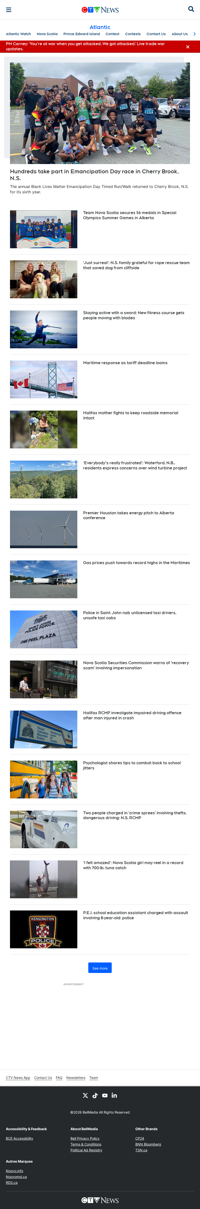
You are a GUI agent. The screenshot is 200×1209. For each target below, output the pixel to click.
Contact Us (156, 34)
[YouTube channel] (105, 1095)
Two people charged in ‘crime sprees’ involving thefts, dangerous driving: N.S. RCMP (135, 815)
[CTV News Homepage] (100, 10)
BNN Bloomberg (148, 1144)
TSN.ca (141, 1150)
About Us (180, 34)
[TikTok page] (95, 1095)
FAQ (59, 1077)
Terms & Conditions (85, 1144)
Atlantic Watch (18, 34)
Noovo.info (14, 1171)
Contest (112, 34)
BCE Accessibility (19, 1138)
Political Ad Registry (86, 1150)
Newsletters (75, 1077)
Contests (133, 34)
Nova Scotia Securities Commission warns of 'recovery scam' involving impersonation (136, 665)
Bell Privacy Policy (85, 1138)
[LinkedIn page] (115, 1095)
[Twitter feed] (85, 1095)
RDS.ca (12, 1182)
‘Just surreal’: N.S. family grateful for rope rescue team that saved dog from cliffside (136, 265)
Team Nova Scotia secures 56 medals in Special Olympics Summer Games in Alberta (129, 215)
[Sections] (9, 10)
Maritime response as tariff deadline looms (125, 363)
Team (93, 1077)
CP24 (139, 1138)
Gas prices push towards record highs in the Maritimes (136, 562)
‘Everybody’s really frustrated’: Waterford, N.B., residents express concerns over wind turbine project (135, 465)
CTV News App (18, 1077)
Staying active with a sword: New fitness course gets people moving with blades (133, 315)
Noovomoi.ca (16, 1177)
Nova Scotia (47, 34)
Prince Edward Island (81, 34)
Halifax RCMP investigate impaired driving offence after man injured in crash (132, 715)
